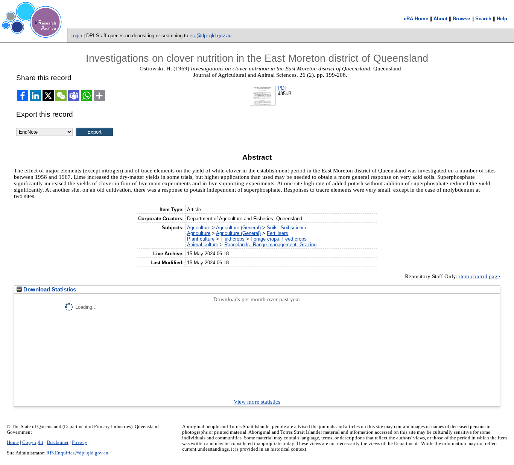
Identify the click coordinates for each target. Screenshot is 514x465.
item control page (479, 276)
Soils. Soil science (287, 227)
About (440, 18)
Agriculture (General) (238, 227)
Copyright (32, 442)
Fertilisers (277, 233)
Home (13, 442)
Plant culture (200, 239)
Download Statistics (49, 290)
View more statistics (257, 402)
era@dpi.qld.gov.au (210, 35)
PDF (282, 88)
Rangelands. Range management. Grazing (270, 244)
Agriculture (198, 227)
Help (502, 18)
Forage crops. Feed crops (279, 239)
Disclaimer (57, 442)
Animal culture (202, 244)
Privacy (79, 442)
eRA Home (416, 18)
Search (483, 18)
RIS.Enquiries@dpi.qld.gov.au (77, 453)
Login (76, 35)
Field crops (233, 239)
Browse (461, 18)
